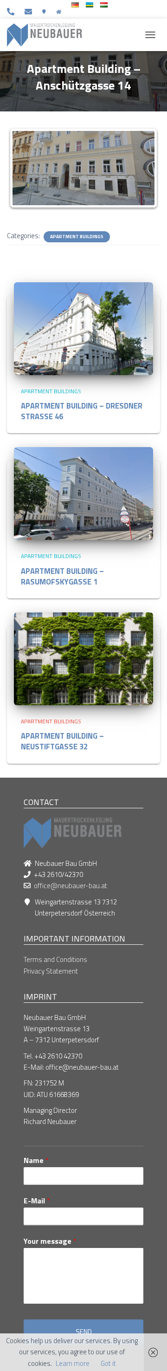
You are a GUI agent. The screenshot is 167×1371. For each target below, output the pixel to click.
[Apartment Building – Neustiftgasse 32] (83, 658)
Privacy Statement (51, 971)
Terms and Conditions (55, 959)
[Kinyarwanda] (89, 4)
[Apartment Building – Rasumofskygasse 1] (83, 492)
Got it (108, 1363)
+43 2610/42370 (12, 11)
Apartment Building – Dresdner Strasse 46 (81, 411)
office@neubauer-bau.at (30, 11)
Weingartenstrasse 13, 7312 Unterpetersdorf (45, 11)
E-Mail (37, 1201)
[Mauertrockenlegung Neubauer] (48, 34)
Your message (50, 1241)
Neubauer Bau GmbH (60, 11)
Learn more (73, 1363)
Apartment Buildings (76, 237)
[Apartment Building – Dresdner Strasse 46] (83, 328)
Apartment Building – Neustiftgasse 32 (62, 741)
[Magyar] (104, 4)
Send (84, 1331)
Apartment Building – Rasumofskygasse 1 (62, 576)
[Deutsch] (75, 4)
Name (36, 1160)
